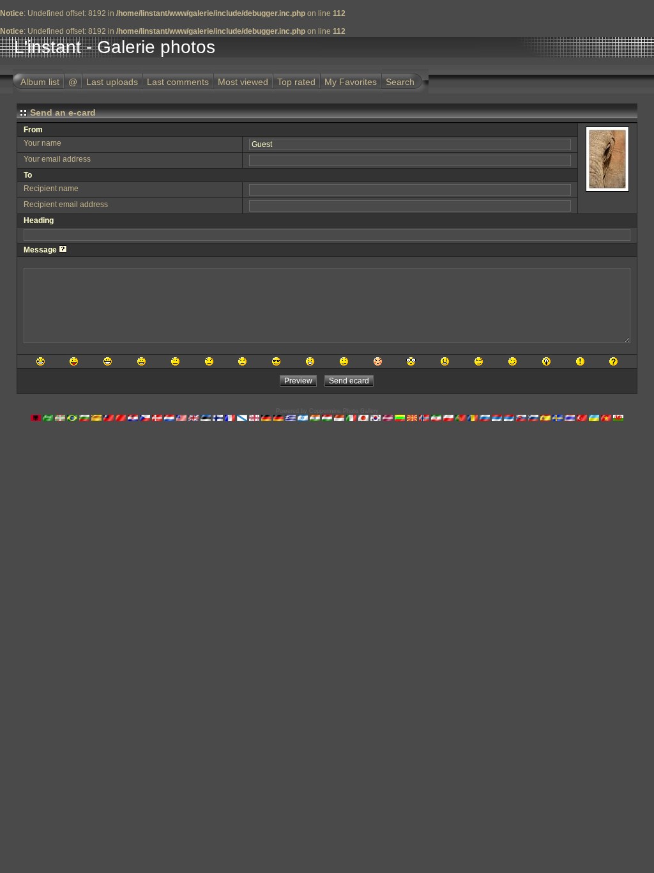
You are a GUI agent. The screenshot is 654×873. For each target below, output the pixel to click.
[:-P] (74, 361)
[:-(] (209, 361)
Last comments (178, 82)
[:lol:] (40, 361)
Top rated (296, 82)
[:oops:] (378, 361)
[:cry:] (242, 361)
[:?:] (613, 361)
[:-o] (310, 361)
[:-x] (445, 361)
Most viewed (243, 82)
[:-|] (175, 361)
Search (400, 82)
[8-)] (276, 361)
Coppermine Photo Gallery (344, 411)
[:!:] (580, 361)
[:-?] (344, 361)
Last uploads (112, 82)
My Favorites (350, 82)
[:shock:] (411, 361)
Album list (39, 82)
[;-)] (512, 361)
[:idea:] (546, 361)
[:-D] (107, 361)
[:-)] (141, 361)
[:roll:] (478, 361)
